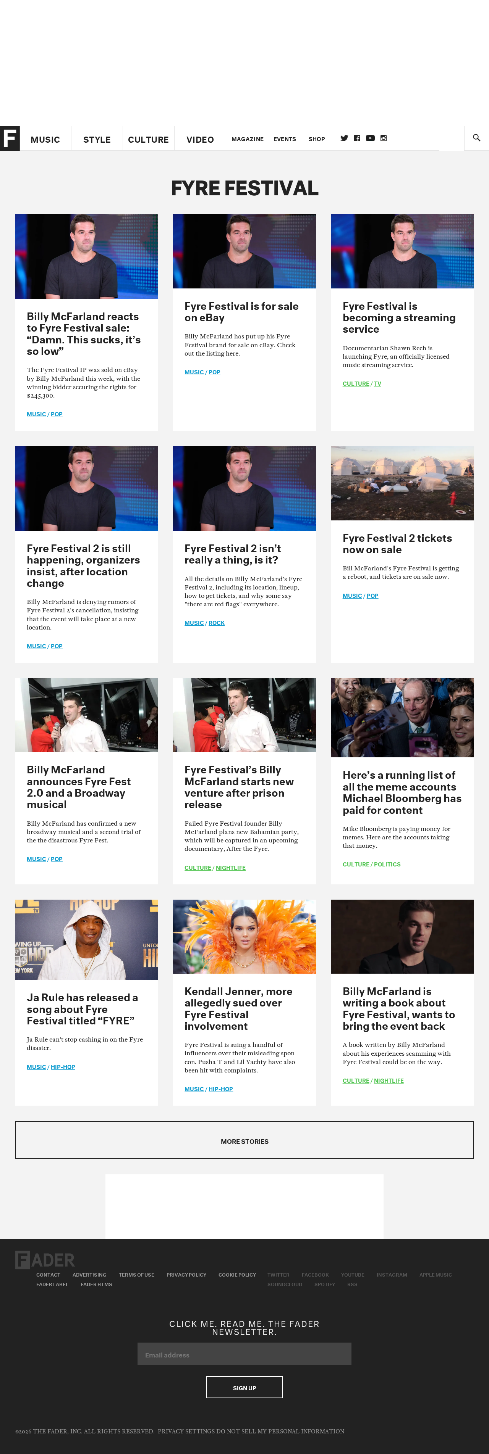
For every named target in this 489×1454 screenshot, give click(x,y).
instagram (384, 138)
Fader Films (96, 1283)
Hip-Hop (63, 1066)
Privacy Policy (186, 1274)
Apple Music (435, 1274)
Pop (57, 413)
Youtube (352, 1274)
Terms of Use (136, 1274)
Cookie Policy (237, 1274)
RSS (352, 1283)
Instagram (392, 1274)
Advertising (90, 1274)
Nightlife (231, 866)
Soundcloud (284, 1283)
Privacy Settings (186, 1431)
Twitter (344, 138)
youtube (370, 138)
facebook (357, 138)
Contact (48, 1274)
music (36, 413)
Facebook (315, 1274)
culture (356, 382)
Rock (217, 621)
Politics (387, 863)
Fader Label (52, 1283)
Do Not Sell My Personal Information (280, 1431)
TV (377, 382)
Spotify (324, 1283)
